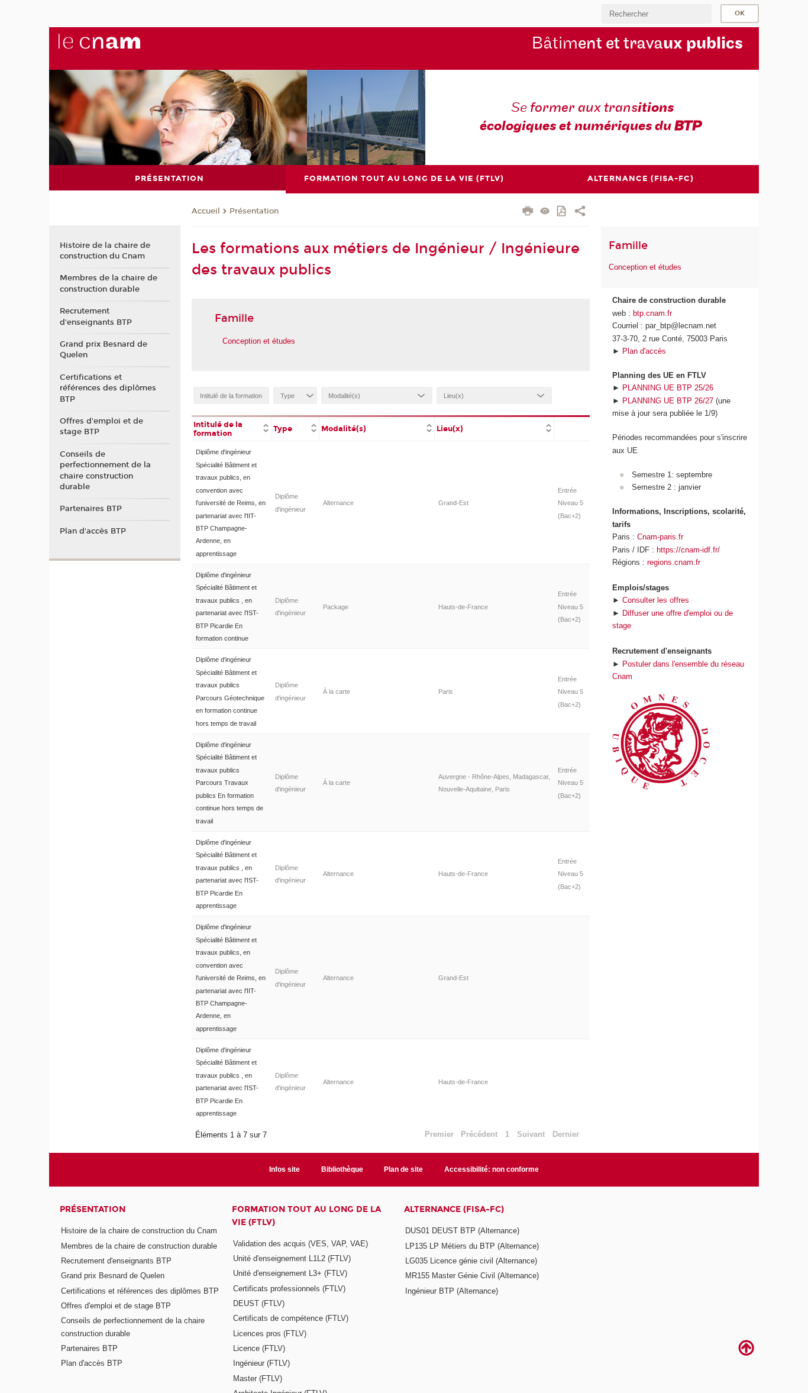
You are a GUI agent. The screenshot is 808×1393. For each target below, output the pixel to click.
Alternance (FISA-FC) (454, 1209)
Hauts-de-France (463, 606)
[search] (657, 14)
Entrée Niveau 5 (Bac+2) (570, 503)
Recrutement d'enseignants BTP (96, 316)
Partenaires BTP (91, 508)
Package (335, 606)
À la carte (336, 691)
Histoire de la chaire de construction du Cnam (105, 251)
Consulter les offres (655, 600)
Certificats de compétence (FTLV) (290, 1318)
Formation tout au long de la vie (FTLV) (306, 1215)
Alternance (338, 502)
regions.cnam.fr (673, 562)
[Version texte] (545, 212)
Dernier (565, 1134)
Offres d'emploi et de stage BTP (101, 426)
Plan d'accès (644, 351)
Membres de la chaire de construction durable (108, 283)
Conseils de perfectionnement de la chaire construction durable (105, 471)
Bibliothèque (342, 1169)
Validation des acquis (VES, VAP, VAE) (300, 1243)
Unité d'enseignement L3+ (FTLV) (290, 1273)
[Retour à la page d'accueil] (118, 48)
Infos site (284, 1169)
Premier (439, 1134)
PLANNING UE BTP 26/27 (667, 400)
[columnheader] (232, 428)
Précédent (479, 1134)
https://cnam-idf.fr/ (688, 549)
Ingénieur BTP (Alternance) (451, 1291)
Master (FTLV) (257, 1378)
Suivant (531, 1134)
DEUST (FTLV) (259, 1303)
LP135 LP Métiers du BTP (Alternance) (472, 1246)
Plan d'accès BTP (93, 531)
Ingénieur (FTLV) (261, 1363)
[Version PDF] (562, 212)
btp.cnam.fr (652, 313)
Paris (445, 691)
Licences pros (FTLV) (269, 1333)
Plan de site (403, 1169)
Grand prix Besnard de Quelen (103, 350)
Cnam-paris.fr (660, 536)
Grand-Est (453, 502)
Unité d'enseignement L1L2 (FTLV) (292, 1258)
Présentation (254, 211)
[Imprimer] (528, 212)
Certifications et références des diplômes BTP (108, 388)
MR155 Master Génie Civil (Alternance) (472, 1275)
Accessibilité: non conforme (491, 1169)
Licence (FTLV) (259, 1348)
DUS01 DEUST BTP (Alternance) (462, 1230)
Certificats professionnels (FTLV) (289, 1288)
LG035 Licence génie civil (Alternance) (471, 1260)
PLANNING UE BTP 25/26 (667, 387)
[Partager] (580, 212)
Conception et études (258, 341)
